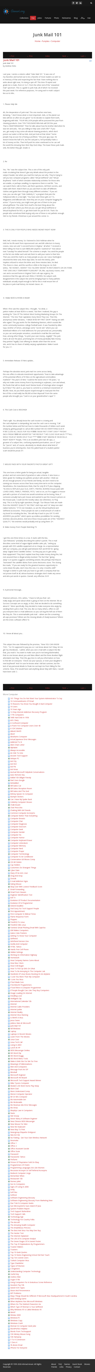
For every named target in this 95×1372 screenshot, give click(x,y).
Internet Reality (16, 1012)
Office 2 (13, 1146)
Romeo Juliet (15, 1181)
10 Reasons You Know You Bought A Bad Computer (31, 704)
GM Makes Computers (19, 930)
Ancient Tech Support (19, 756)
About (53, 1364)
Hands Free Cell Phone (19, 949)
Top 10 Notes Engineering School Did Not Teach (29, 1255)
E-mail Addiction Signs (19, 881)
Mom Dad (14, 1088)
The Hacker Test (17, 1233)
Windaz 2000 (15, 1315)
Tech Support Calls (17, 1214)
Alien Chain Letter (17, 745)
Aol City (13, 761)
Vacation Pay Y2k (17, 1285)
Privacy (68, 1367)
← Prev (30, 56)
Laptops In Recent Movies (20, 1034)
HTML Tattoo (15, 947)
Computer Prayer (17, 851)
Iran (89, 18)
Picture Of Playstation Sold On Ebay (24, 1162)
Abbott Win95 (15, 731)
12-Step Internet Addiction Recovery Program (28, 712)
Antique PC (14, 758)
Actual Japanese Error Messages (23, 739)
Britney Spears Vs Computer (21, 794)
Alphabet (13, 747)
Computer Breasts (17, 818)
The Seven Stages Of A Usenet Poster (25, 1241)
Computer (55, 41)
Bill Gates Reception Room (21, 788)
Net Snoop (14, 1116)
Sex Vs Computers (17, 1184)
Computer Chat (16, 821)
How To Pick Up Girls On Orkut (22, 968)
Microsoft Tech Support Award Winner (25, 1080)
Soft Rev (13, 1192)
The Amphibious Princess (20, 1228)
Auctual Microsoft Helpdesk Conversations (27, 772)
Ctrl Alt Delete (16, 862)
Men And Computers (18, 1067)
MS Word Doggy (17, 1056)
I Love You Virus (16, 979)
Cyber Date (14, 870)
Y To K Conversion (17, 1339)
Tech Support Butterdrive (20, 1211)
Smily (12, 1189)
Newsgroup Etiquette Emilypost (23, 1132)
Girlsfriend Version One (19, 941)
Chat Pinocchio (16, 807)
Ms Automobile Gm (18, 1099)
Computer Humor (17, 837)
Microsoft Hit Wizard (18, 1077)
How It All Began (17, 966)
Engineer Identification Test (21, 895)
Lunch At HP (15, 1047)
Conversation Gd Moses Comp (22, 859)
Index (47, 56)
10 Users (13, 706)
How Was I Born (17, 963)
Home (37, 41)
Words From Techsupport (20, 1331)
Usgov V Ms (15, 1279)
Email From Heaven (18, 892)
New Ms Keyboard (17, 1127)
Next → (65, 56)
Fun (33, 18)
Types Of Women (17, 1266)
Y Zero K (13, 1342)
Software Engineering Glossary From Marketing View (31, 1200)
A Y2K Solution (16, 728)
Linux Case (14, 1039)
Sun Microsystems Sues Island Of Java (25, 1206)
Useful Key (14, 1274)
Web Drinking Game (18, 1298)
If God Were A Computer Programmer (25, 987)
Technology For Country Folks (22, 1219)
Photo (56, 18)
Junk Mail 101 (11, 60)
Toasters (14, 1249)
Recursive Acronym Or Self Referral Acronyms (28, 1170)
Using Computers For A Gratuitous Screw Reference (31, 1282)
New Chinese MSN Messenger (22, 1121)
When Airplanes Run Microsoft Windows (26, 1301)
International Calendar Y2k (20, 1001)
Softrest (13, 1195)
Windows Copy (16, 1320)
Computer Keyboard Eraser (21, 840)
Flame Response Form (19, 916)
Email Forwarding (17, 889)
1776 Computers (17, 715)
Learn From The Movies (20, 1037)
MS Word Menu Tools (19, 1058)
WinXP (12, 1312)
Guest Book (77, 1364)
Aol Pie (13, 766)
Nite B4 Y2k (15, 1135)
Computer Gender (17, 832)
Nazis (12, 1113)
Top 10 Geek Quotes (18, 1252)
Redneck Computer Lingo (20, 1173)
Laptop (13, 1031)
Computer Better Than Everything (23, 816)
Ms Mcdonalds (16, 1102)
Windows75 (15, 1318)
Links (61, 1367)
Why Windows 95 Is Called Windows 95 (26, 1309)
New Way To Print (17, 1129)
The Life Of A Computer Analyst (23, 1238)
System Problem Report (20, 1208)
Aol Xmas (14, 769)
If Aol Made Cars (17, 982)
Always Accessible (17, 750)
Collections (24, 18)
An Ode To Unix (16, 753)
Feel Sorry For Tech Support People (24, 908)
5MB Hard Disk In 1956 (19, 717)
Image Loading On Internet (21, 993)
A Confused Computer (19, 723)
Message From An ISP (19, 1069)
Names (67, 1364)
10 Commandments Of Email (22, 701)
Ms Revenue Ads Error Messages (23, 1105)
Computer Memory (18, 846)
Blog (76, 18)
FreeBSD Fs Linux (17, 922)
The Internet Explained (19, 1236)
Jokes (39, 18)
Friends (54, 1367)
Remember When (17, 1176)
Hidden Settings (16, 952)
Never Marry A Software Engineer (23, 1118)
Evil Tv (12, 897)
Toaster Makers (16, 1247)
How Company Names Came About (24, 960)
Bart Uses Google (17, 780)
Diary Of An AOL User (19, 873)
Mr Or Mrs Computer (18, 1097)
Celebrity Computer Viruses (21, 802)
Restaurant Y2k (16, 1178)
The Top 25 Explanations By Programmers (27, 1244)
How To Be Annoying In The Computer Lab (27, 971)
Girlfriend (14, 938)
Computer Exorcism (18, 826)
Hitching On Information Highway (23, 955)
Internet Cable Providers (20, 1007)
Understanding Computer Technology (25, 1271)
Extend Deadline (16, 906)
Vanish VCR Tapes (17, 1288)
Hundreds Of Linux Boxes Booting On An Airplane (30, 974)
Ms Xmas (14, 1107)
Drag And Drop (16, 876)
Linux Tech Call (16, 1042)
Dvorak (13, 878)
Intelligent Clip (16, 998)
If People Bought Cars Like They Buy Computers (29, 990)
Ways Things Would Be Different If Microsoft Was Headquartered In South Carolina (43, 1296)
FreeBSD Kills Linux (18, 925)
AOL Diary (14, 720)
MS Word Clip (15, 1053)
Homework (14, 957)
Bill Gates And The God (19, 791)
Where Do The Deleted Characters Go (25, 1304)
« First (12, 56)
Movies (87, 1364)
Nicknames (66, 18)
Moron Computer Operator (21, 1094)
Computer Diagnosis (18, 824)
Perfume (13, 1159)
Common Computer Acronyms (22, 813)
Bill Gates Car (15, 786)
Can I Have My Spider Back (21, 799)
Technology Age (16, 1217)
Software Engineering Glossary (22, 1198)
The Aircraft (15, 1222)
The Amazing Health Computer (22, 1225)
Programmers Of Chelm (20, 1165)
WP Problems (15, 1293)
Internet (13, 1004)
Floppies (13, 919)
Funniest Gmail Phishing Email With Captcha (27, 927)
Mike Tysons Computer (19, 1083)
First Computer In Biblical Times (23, 914)
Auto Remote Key (17, 775)
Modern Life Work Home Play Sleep (24, 1086)
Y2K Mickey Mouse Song (20, 1334)
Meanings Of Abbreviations (21, 1064)
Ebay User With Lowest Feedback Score (26, 886)
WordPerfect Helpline (18, 1328)
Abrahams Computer (18, 736)
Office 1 (13, 1143)
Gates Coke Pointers (18, 933)
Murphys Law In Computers (21, 1110)
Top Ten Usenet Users (19, 1258)
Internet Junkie (16, 1009)
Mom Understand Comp (20, 1091)
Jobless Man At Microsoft (20, 1023)
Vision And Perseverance (20, 1290)
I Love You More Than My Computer (25, 977)
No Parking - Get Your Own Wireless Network (28, 1137)
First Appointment (17, 911)
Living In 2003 (15, 1045)
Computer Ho (15, 835)
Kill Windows (15, 1028)
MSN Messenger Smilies (20, 1050)
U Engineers (15, 1268)
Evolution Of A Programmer (21, 903)
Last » (83, 56)
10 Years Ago (15, 709)
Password (14, 1154)
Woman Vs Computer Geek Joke (23, 1326)
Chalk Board (15, 805)
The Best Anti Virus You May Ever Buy (25, 1230)
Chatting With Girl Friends (20, 810)
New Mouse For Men (18, 1124)
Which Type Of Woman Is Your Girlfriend (26, 1307)
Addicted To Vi (16, 742)
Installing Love (16, 996)
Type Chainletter (17, 1263)
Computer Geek (16, 829)
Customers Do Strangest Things (23, 867)
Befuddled (14, 783)
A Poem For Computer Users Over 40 (25, 726)
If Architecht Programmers (21, 985)
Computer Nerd (16, 848)
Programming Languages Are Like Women (27, 1168)
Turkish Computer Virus (19, 1260)
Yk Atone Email (16, 1345)
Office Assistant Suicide (19, 1148)
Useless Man (15, 1277)
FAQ (60, 1364)
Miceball (13, 1072)
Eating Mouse (15, 884)
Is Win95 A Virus (16, 1017)
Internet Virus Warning (19, 1015)
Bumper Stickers (17, 796)
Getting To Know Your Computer (23, 936)
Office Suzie (15, 1151)
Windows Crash (16, 1323)
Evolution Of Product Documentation (25, 900)
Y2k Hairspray (15, 1337)
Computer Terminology (19, 854)
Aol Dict (13, 764)
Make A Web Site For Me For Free (24, 1061)
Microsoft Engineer (18, 1075)
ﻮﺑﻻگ (82, 18)
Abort (12, 734)
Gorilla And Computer (19, 944)
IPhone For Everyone (18, 1348)
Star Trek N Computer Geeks (22, 1203)
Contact (77, 1367)
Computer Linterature (19, 843)
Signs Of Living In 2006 (19, 1187)
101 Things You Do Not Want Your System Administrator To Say (36, 698)
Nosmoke (14, 1140)
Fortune (48, 18)
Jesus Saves (15, 1020)
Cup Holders (15, 865)
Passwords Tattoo (17, 1157)
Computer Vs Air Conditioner (21, 856)
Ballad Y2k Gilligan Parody (20, 777)
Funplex (45, 41)
